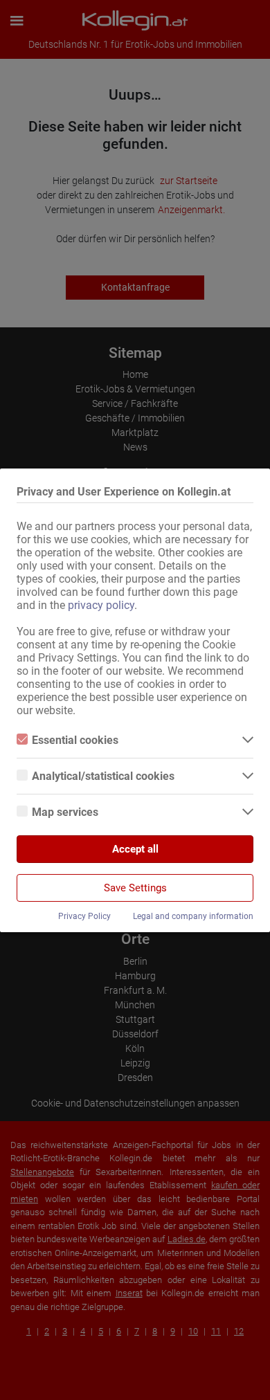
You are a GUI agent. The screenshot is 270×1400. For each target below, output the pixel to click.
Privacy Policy (84, 916)
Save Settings (135, 888)
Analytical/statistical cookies (103, 776)
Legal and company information (193, 916)
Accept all (135, 849)
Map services (65, 812)
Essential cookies (75, 740)
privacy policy (101, 605)
